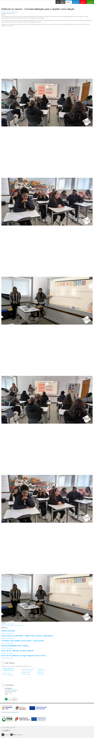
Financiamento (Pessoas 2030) (28, 669)
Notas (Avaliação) (41, 674)
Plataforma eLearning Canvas (8, 674)
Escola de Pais (40, 672)
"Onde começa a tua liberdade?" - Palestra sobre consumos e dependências (27, 636)
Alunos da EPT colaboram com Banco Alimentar (17, 651)
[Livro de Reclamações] (5, 734)
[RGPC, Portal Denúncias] (16, 734)
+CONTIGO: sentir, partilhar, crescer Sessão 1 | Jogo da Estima (22, 641)
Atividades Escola (41, 669)
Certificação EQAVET (26, 672)
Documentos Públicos (26, 674)
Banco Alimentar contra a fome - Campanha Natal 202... (12, 625)
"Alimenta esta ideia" (8, 631)
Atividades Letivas (41, 670)
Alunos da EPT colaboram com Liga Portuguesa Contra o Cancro (23, 656)
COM (14, 12)
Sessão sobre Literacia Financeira (7, 624)
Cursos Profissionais (6, 673)
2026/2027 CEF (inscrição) (8, 670)
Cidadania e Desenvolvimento (7, 12)
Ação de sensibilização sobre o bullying (14, 646)
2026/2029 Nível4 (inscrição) (8, 668)
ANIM (17, 12)
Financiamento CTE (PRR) (27, 670)
